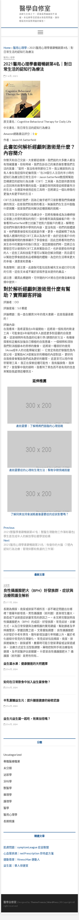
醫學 (6, 808)
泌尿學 (6, 585)
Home (7, 47)
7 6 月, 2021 (12, 76)
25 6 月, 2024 (11, 669)
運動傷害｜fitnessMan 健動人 (21, 859)
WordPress (53, 902)
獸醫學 (7, 788)
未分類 (7, 768)
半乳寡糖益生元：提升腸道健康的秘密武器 (31, 700)
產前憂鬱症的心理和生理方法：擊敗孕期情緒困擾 (39, 470)
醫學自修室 (35, 8)
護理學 (7, 801)
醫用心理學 (20, 47)
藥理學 (7, 794)
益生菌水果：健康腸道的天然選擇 (25, 664)
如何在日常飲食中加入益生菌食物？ (27, 682)
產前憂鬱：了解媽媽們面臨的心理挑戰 (39, 425)
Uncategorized (12, 754)
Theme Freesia (38, 902)
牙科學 (7, 781)
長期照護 (9, 821)
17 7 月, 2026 (11, 602)
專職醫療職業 (11, 761)
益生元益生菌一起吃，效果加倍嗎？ (27, 719)
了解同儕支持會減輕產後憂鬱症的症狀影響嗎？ (40, 514)
